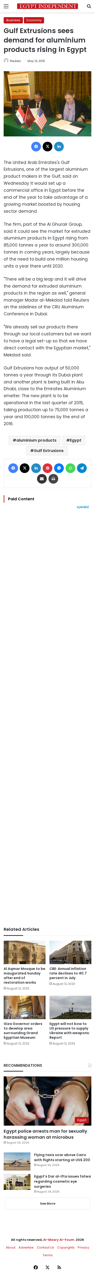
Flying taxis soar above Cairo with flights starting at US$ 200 (62, 1157)
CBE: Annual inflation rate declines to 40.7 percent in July (68, 973)
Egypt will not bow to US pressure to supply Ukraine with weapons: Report (69, 1030)
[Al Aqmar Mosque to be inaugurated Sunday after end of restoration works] (25, 952)
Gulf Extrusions (49, 450)
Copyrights (66, 1247)
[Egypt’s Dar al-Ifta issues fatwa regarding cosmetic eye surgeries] (17, 1182)
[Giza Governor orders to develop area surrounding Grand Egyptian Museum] (25, 1007)
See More (47, 1203)
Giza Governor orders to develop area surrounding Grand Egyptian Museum (23, 1030)
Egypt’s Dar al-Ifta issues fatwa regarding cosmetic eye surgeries (62, 1181)
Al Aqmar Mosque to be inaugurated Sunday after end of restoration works (24, 975)
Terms (48, 1255)
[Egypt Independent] (47, 6)
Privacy (83, 1247)
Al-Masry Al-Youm (58, 1239)
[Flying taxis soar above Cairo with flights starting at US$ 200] (17, 1161)
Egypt (75, 440)
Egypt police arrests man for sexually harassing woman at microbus (45, 1134)
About (10, 1247)
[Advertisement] (47, 718)
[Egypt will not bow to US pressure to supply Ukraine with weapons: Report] (70, 1007)
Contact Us (45, 1247)
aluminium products (36, 440)
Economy (34, 20)
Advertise (26, 1247)
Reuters (15, 61)
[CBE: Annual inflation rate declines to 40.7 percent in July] (70, 952)
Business (13, 20)
